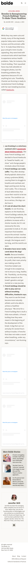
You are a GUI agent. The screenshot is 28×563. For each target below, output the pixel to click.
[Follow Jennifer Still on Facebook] (14, 525)
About (14, 556)
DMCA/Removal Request (19, 559)
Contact (23, 556)
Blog (18, 556)
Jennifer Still (9, 22)
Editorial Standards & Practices (17, 562)
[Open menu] (25, 3)
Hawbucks (10, 89)
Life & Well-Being (14, 11)
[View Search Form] (21, 3)
